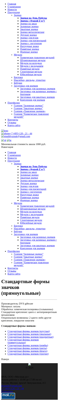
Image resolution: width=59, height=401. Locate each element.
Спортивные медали (31, 71)
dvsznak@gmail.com (19, 136)
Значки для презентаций (33, 40)
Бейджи (18, 83)
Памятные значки (29, 49)
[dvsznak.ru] (4, 130)
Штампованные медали (32, 60)
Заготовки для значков (26, 85)
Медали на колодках (31, 63)
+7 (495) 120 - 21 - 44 (21, 133)
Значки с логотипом (31, 43)
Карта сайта (14, 125)
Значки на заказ (28, 23)
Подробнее (7, 391)
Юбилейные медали (31, 74)
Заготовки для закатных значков (37, 97)
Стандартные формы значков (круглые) (29, 331)
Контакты (13, 119)
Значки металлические (32, 32)
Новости (12, 9)
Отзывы (12, 122)
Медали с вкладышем (31, 66)
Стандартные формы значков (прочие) (28, 354)
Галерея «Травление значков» (29, 111)
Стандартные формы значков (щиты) (27, 348)
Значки (17, 15)
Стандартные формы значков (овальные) (29, 334)
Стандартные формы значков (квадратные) (30, 337)
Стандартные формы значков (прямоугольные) (23, 341)
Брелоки (18, 77)
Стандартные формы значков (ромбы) (28, 345)
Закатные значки (29, 29)
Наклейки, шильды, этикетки (29, 80)
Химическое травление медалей (37, 57)
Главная (12, 4)
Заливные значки (29, 26)
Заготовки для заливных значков (37, 88)
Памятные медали (29, 68)
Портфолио (14, 102)
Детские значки (28, 35)
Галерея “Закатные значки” (28, 108)
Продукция (14, 12)
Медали (18, 54)
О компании (14, 6)
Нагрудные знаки (29, 46)
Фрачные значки (29, 52)
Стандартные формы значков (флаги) (27, 351)
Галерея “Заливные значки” (28, 105)
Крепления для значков (32, 100)
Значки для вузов (29, 37)
